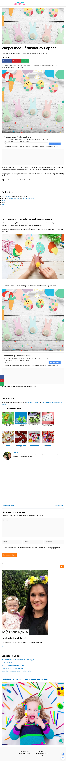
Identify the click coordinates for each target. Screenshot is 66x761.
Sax (3, 205)
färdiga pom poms (14, 198)
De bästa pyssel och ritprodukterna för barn (25, 679)
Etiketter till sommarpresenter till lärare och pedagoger (18, 660)
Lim (3, 207)
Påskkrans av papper (32, 402)
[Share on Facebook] (2, 377)
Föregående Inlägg (8, 505)
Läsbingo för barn (7, 662)
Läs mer (4, 647)
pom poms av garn (28, 198)
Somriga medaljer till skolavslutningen (13, 665)
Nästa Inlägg (59, 505)
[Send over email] (2, 384)
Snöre (3, 200)
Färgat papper (6, 196)
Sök (3, 564)
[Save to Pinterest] (2, 380)
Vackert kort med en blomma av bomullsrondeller (16, 671)
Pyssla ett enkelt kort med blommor (12, 668)
